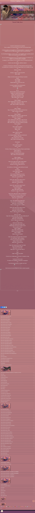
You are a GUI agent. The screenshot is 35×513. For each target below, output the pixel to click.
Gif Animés (2, 487)
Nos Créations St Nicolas (5, 451)
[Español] (5, 506)
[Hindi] (25, 506)
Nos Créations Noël (4, 453)
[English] (3, 506)
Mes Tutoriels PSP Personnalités (6, 324)
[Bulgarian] (29, 506)
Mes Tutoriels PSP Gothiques (5, 332)
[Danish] (31, 506)
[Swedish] (19, 506)
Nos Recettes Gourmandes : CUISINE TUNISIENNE (9, 473)
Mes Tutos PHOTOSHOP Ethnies (6, 343)
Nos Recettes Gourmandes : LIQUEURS (7, 476)
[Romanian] (20, 506)
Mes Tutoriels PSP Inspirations (6, 316)
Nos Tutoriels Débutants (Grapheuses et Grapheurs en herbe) (11, 372)
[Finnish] (27, 506)
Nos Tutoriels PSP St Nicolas (6, 414)
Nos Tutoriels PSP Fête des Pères (6, 433)
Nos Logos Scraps (4, 495)
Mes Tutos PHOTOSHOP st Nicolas (7, 438)
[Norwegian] (24, 506)
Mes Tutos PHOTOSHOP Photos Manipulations (8, 353)
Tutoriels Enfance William (5, 462)
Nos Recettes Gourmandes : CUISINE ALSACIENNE (9, 471)
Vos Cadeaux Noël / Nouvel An (6, 395)
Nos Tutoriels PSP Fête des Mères (6, 432)
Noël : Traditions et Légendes (6, 446)
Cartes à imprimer (4, 484)
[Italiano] (10, 506)
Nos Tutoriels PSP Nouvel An (6, 417)
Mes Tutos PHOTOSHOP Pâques (6, 443)
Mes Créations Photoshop (5, 361)
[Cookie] (2, 511)
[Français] (1, 506)
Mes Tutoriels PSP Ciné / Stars (6, 322)
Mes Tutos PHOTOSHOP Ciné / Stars (7, 345)
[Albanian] (5, 508)
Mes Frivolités (3, 490)
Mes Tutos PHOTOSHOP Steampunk (7, 350)
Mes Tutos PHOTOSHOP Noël (6, 440)
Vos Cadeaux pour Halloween (5, 393)
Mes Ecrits (2, 492)
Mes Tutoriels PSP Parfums (5, 327)
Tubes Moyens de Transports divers (6, 358)
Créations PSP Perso (4, 377)
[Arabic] (8, 506)
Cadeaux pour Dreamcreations (6, 398)
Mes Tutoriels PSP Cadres (5, 337)
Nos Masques (3, 363)
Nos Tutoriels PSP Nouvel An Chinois (7, 420)
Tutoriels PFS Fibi (4, 382)
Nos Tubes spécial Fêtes (5, 409)
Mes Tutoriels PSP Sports (5, 330)
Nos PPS (2, 489)
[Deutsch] (12, 506)
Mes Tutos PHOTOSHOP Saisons (6, 340)
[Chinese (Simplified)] (3, 508)
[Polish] (22, 506)
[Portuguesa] (15, 506)
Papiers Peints (3, 375)
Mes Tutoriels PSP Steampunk (6, 335)
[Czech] (32, 506)
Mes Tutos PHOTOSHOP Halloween (7, 435)
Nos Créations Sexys (4, 385)
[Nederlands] (13, 506)
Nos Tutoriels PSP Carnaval (5, 427)
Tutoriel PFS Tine (4, 380)
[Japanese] (6, 506)
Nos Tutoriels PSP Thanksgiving (6, 412)
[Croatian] (1, 508)
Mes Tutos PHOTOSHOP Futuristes (7, 348)
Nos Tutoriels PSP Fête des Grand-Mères (8, 425)
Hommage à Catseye (4, 401)
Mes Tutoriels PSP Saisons (5, 317)
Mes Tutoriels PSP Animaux (5, 319)
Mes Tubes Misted (4, 356)
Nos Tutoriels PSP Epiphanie (5, 419)
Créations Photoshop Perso (5, 390)
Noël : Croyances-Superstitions (6, 448)
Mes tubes (2, 374)
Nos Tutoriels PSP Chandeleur (6, 422)
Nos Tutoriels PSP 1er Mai (5, 430)
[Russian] (17, 506)
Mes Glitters (3, 388)
